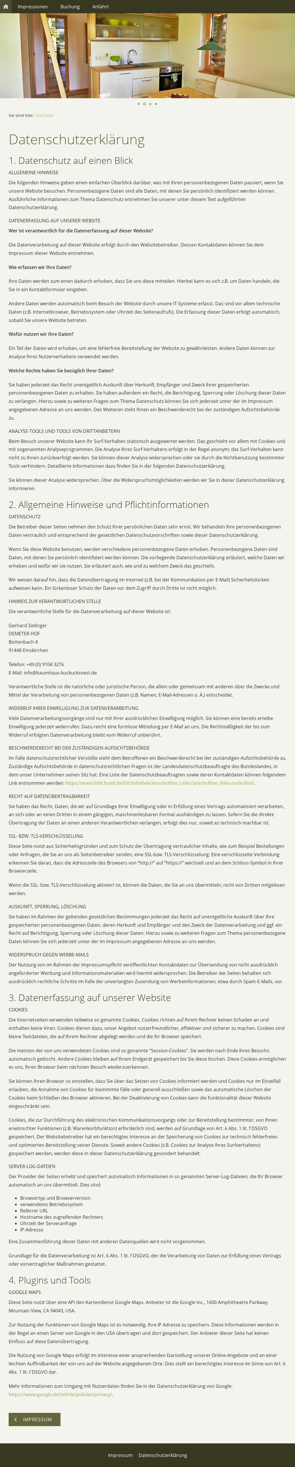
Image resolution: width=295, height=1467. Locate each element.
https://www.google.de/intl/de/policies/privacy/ (60, 1394)
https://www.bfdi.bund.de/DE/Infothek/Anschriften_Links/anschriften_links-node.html (159, 783)
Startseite (44, 115)
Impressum (120, 1455)
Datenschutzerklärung (163, 1455)
